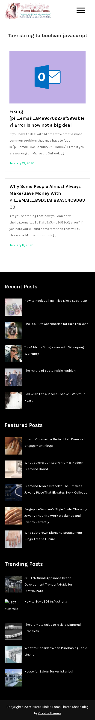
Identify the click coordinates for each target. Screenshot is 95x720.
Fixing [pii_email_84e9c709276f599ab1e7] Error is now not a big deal (47, 118)
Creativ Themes (49, 713)
